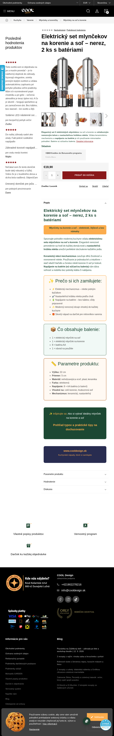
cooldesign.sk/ (68, 599)
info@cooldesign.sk (73, 590)
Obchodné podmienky (12, 3)
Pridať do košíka (84, 175)
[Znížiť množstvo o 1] (46, 175)
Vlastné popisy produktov (16, 679)
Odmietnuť (97, 727)
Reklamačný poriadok (14, 658)
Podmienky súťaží (13, 669)
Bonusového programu (72, 153)
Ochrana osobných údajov (39, 3)
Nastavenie (34, 729)
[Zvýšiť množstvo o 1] (57, 175)
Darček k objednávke (14, 684)
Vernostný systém (13, 689)
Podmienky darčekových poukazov (20, 663)
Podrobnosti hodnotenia (76, 30)
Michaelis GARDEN (13, 674)
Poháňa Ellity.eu (50, 157)
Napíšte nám (11, 694)
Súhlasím (99, 717)
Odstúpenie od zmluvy (15, 704)
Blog (7, 699)
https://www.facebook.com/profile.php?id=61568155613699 (60, 599)
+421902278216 (71, 584)
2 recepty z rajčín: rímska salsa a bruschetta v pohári (80, 656)
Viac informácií (50, 724)
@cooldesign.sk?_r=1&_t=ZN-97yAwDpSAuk (76, 599)
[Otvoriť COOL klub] (87, 721)
